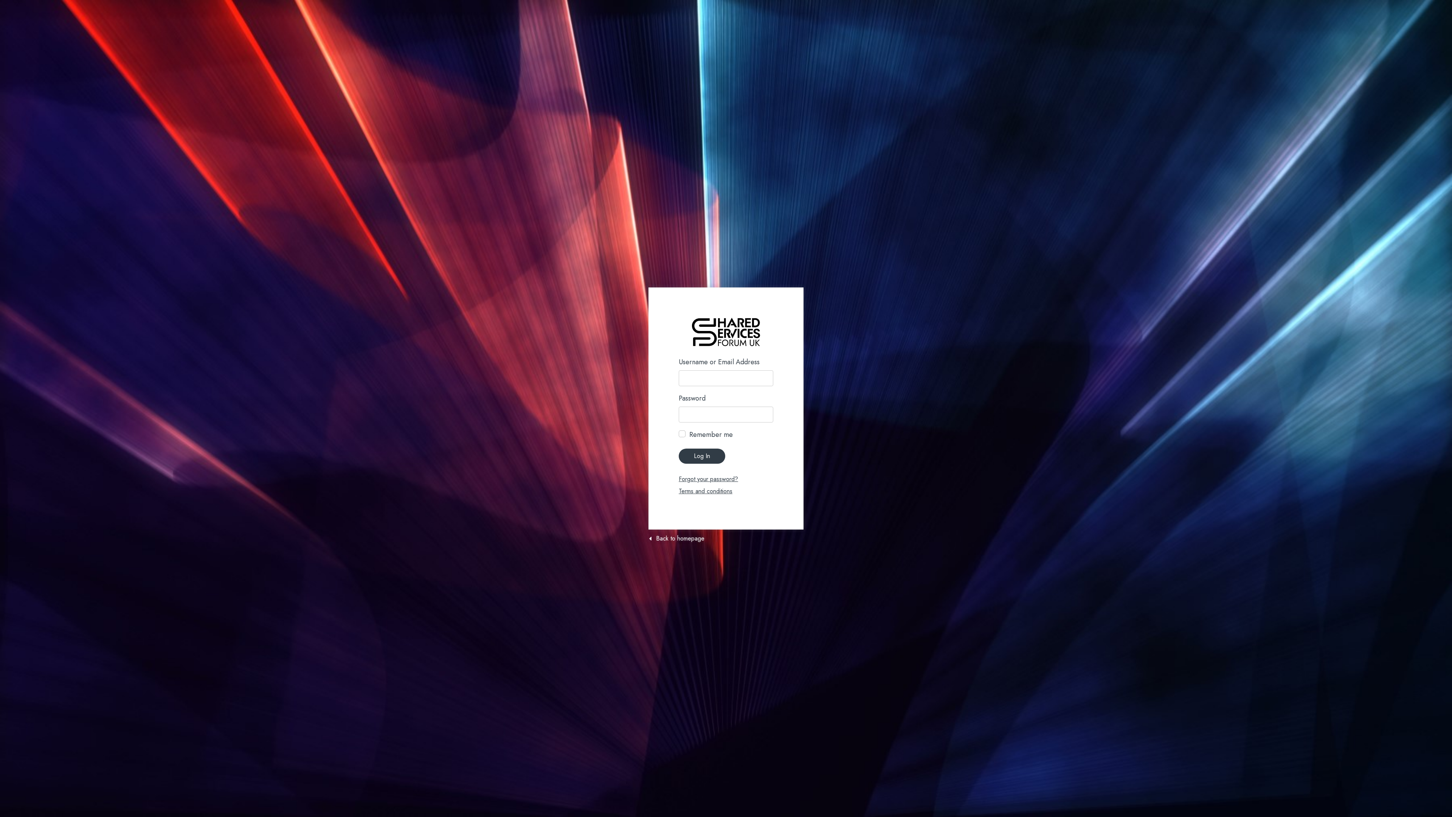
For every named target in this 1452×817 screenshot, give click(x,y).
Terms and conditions (705, 491)
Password (692, 398)
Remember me (711, 435)
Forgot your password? (708, 479)
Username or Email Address (719, 362)
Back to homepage (680, 538)
